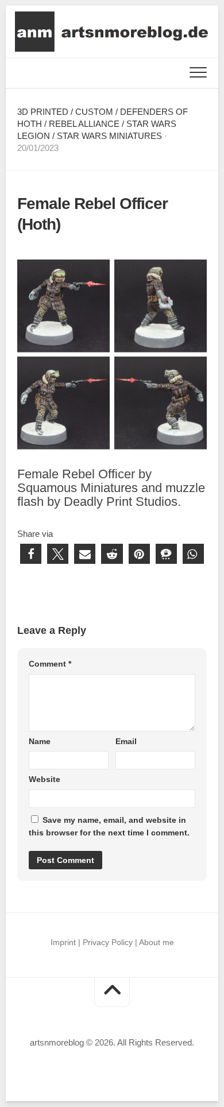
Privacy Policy (108, 942)
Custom (94, 112)
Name (40, 741)
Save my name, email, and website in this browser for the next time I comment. (109, 826)
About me (156, 942)
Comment (50, 663)
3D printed (42, 112)
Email (126, 741)
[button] (30, 554)
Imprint (63, 942)
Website (44, 779)
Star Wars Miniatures (109, 136)
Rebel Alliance (84, 124)
